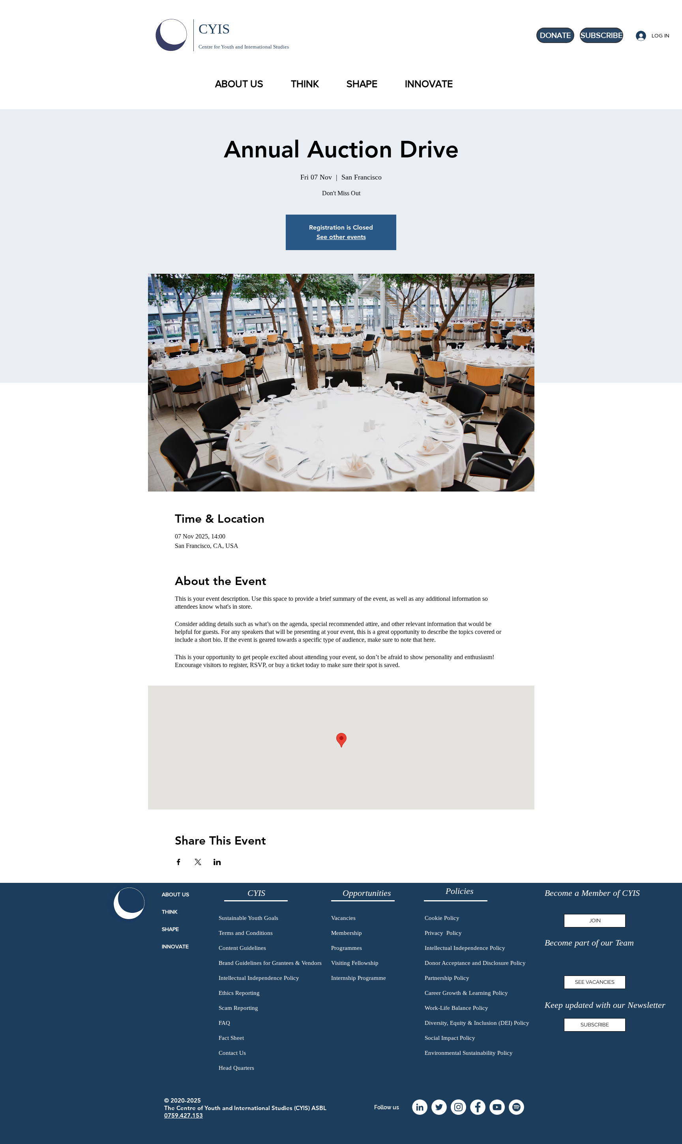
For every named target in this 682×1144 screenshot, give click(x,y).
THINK (169, 911)
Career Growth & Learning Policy (466, 993)
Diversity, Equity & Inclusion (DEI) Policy (477, 1023)
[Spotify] (516, 1107)
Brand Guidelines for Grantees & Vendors (270, 963)
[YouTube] (497, 1107)
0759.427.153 (183, 1115)
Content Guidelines (242, 948)
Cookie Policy (442, 918)
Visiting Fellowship (354, 963)
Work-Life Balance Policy (456, 1008)
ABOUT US (175, 894)
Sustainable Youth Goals (248, 918)
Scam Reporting (238, 1008)
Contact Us (232, 1053)
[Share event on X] (198, 862)
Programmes (346, 948)
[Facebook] (477, 1107)
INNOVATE (175, 946)
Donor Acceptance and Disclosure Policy (475, 963)
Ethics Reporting (239, 993)
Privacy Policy (443, 933)
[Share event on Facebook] (178, 862)
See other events (341, 237)
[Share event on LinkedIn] (217, 862)
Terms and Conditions (246, 933)
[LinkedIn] (419, 1107)
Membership (346, 933)
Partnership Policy (447, 978)
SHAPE (170, 929)
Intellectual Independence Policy (259, 978)
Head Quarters (236, 1068)
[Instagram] (458, 1107)
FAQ (224, 1023)
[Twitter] (439, 1107)
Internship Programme (358, 978)
